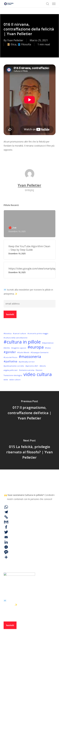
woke (6, 380)
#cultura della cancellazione (15, 338)
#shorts (43, 366)
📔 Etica (11, 44)
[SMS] (30, 552)
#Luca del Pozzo (10, 357)
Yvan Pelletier (15, 40)
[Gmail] (30, 522)
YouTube (19, 713)
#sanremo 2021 (31, 366)
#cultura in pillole (22, 342)
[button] (54, 3)
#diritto (7, 348)
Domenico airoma (26, 370)
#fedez (48, 348)
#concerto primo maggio (38, 333)
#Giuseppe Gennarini (39, 352)
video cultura (37, 374)
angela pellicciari (11, 370)
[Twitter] (30, 532)
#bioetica (7, 333)
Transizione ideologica (13, 375)
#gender (10, 352)
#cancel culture (19, 333)
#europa (36, 347)
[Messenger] (30, 547)
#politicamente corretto (14, 366)
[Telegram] (30, 512)
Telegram (20, 704)
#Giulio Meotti (23, 352)
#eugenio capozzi (18, 348)
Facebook (20, 695)
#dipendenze (47, 343)
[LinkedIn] (30, 542)
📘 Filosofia (24, 44)
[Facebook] (30, 527)
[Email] (30, 537)
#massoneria (30, 357)
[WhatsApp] (30, 506)
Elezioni (39, 370)
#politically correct (26, 362)
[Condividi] (30, 557)
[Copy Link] (30, 517)
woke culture (14, 380)
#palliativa (10, 361)
